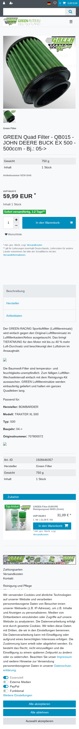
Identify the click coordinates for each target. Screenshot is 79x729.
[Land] (49, 3)
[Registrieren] (11, 3)
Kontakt (8, 578)
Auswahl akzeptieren (39, 721)
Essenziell (16, 677)
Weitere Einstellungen (17, 695)
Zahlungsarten (13, 569)
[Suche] (70, 11)
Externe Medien (20, 682)
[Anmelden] (4, 3)
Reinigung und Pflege (17, 585)
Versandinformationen (14, 255)
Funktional (17, 690)
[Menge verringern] (16, 226)
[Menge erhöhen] (16, 220)
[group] (18, 518)
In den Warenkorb (48, 222)
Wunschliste (14, 234)
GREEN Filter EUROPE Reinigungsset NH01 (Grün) (48, 507)
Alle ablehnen (40, 712)
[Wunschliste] (55, 3)
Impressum (64, 657)
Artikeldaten (14, 315)
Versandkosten (34, 245)
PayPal (14, 686)
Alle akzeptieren (39, 704)
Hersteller (12, 303)
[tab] (39, 291)
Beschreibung (15, 291)
